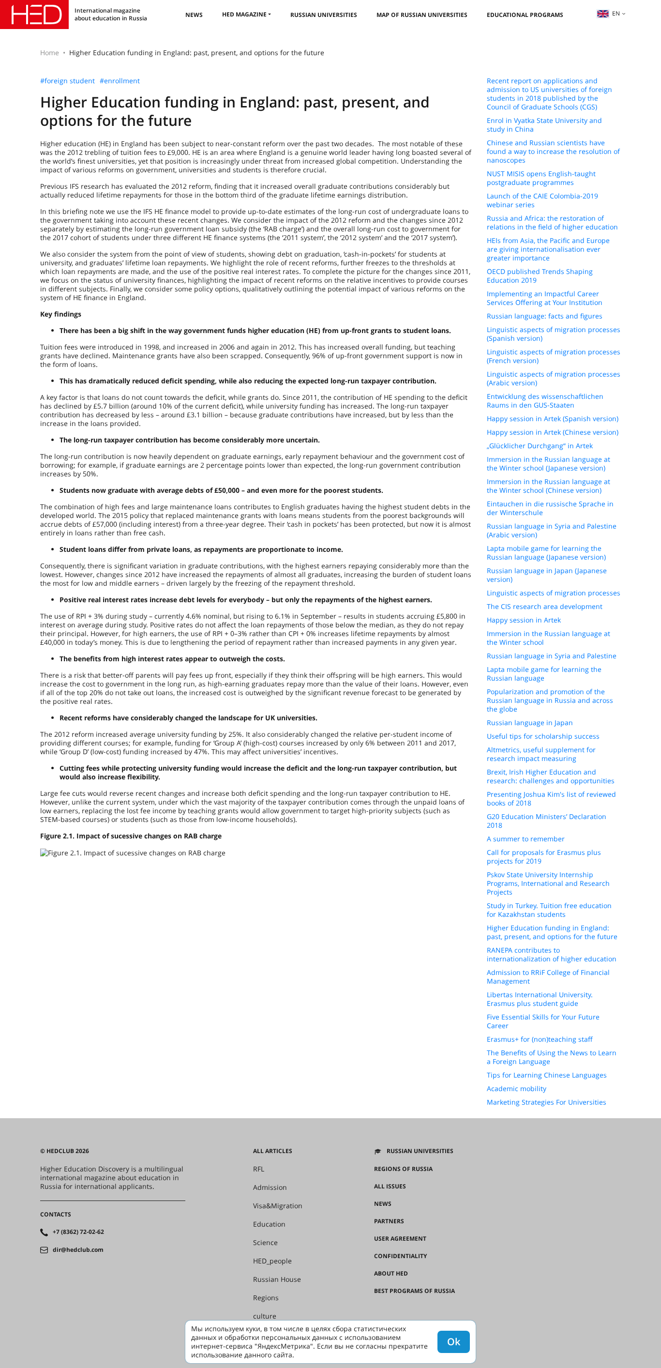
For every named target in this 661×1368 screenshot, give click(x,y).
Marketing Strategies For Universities (546, 1102)
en (616, 13)
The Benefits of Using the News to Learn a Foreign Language (551, 1057)
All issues (390, 1186)
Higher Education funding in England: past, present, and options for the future (552, 932)
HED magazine (244, 14)
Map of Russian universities (421, 15)
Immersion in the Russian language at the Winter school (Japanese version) (548, 463)
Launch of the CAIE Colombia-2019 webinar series (542, 200)
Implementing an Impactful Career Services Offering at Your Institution (544, 298)
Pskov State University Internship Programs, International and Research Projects (548, 883)
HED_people (272, 1261)
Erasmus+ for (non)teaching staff (540, 1039)
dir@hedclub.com (78, 1250)
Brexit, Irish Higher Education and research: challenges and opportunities (551, 776)
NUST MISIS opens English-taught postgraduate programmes (541, 178)
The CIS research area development (544, 606)
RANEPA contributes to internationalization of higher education (551, 954)
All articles (272, 1151)
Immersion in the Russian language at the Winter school (548, 638)
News (194, 15)
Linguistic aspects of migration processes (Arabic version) (553, 378)
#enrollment (120, 80)
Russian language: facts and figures (544, 316)
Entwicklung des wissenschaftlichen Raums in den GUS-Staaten (545, 401)
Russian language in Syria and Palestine (551, 656)
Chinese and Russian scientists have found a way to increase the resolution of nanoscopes (553, 151)
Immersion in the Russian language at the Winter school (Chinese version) (548, 486)
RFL (258, 1169)
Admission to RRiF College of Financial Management (548, 977)
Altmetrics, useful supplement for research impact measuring (541, 754)
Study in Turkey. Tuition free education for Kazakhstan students (549, 910)
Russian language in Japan (530, 722)
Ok (453, 1341)
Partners (389, 1221)
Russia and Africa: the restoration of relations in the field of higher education (552, 222)
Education (269, 1224)
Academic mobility (516, 1088)
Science (265, 1242)
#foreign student (67, 80)
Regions (266, 1297)
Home (49, 52)
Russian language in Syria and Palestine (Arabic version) (551, 530)
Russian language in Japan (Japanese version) (547, 575)
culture (264, 1316)
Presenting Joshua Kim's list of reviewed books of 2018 (551, 798)
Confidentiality (400, 1256)
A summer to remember (526, 839)
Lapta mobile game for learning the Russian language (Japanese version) (546, 553)
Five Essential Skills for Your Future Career (543, 1021)
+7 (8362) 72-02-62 (78, 1232)
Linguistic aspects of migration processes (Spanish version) (553, 334)
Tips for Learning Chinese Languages (547, 1075)
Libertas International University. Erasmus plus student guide (540, 999)
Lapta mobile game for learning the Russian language (544, 674)
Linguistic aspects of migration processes (553, 593)
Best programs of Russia (414, 1291)
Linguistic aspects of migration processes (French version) (553, 356)
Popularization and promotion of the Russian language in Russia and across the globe (550, 700)
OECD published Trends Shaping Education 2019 (540, 276)
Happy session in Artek (524, 620)
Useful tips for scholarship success (543, 736)
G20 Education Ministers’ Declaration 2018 (546, 821)
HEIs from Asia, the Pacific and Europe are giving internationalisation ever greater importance (548, 249)
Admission (270, 1187)
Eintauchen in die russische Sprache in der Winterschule (550, 508)
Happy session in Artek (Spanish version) (552, 418)
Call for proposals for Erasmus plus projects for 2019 (544, 857)
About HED (391, 1273)
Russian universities (323, 15)
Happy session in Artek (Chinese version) (552, 432)
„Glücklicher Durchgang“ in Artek (540, 445)
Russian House (277, 1279)
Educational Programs (525, 15)
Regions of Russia (403, 1169)
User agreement (400, 1239)
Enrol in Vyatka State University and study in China (544, 125)
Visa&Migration (277, 1205)
